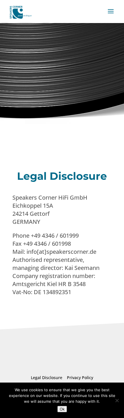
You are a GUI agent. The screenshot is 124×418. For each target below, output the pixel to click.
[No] (117, 400)
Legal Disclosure (48, 377)
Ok (62, 409)
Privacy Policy (79, 377)
